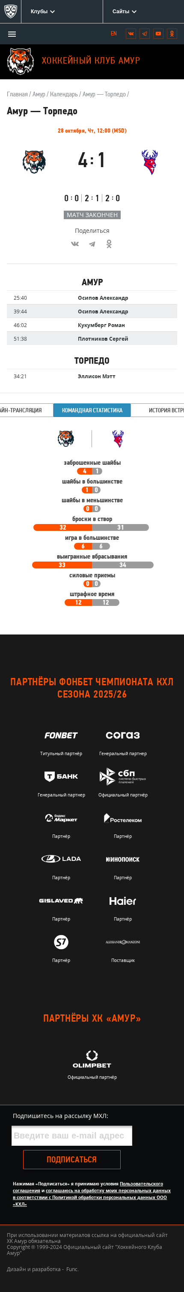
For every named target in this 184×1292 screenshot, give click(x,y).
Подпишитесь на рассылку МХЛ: (60, 1116)
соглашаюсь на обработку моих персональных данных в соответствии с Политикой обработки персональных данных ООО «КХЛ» (92, 1197)
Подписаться (72, 1160)
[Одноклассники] (109, 244)
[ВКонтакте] (75, 244)
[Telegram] (92, 244)
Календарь (64, 94)
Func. (72, 1269)
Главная (17, 94)
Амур (39, 94)
